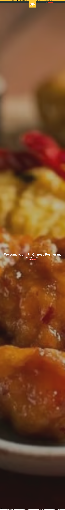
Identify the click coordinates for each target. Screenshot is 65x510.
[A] (1, 508)
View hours (27, 0)
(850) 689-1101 (51, 0)
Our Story (16, 2)
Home (13, 2)
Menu (20, 2)
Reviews (46, 2)
